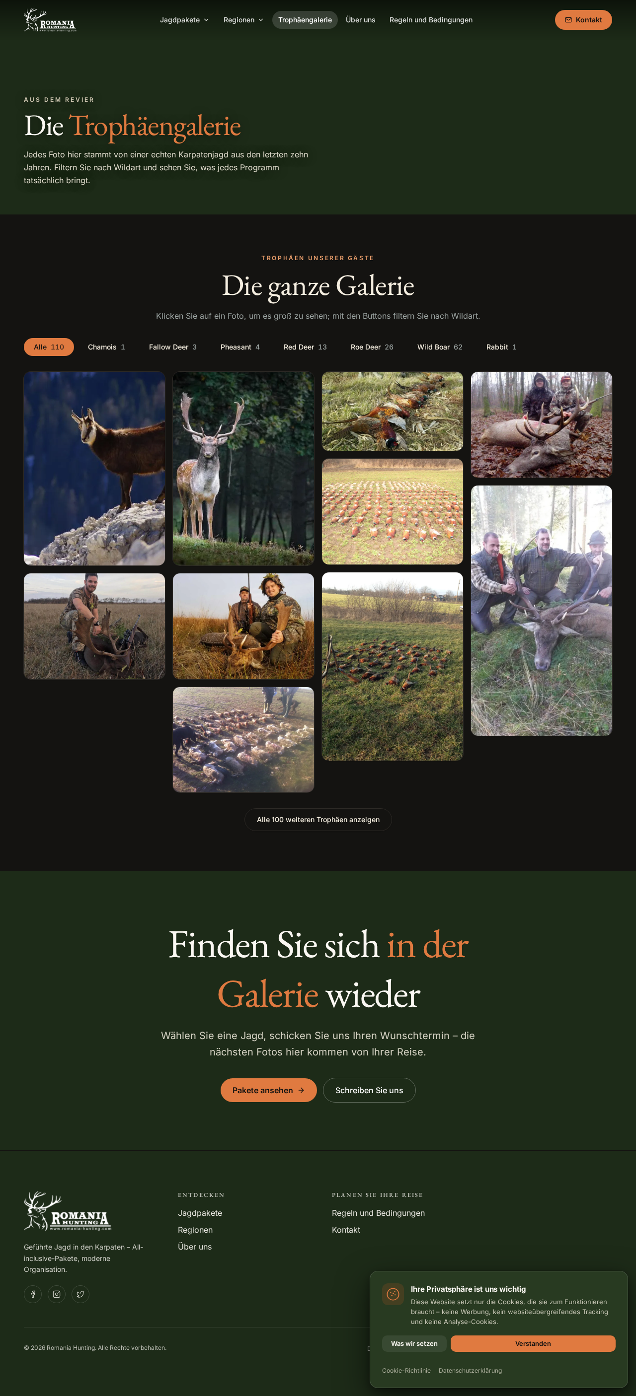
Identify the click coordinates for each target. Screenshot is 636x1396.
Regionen (239, 19)
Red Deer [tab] (305, 347)
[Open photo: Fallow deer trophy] (94, 626)
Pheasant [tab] (240, 347)
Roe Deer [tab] (372, 347)
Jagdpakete (180, 19)
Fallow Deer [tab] (173, 347)
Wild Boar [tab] (440, 347)
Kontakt (589, 19)
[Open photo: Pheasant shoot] (243, 739)
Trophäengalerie (305, 19)
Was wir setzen (414, 1343)
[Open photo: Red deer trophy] (541, 425)
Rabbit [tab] (501, 347)
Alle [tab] (49, 347)
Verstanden (533, 1343)
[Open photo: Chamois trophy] (94, 469)
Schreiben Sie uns (369, 1090)
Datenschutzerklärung (470, 1370)
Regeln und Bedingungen (431, 19)
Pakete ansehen (263, 1090)
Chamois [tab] (106, 347)
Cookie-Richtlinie (406, 1370)
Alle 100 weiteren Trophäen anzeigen (318, 819)
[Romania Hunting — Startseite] (51, 20)
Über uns (361, 19)
